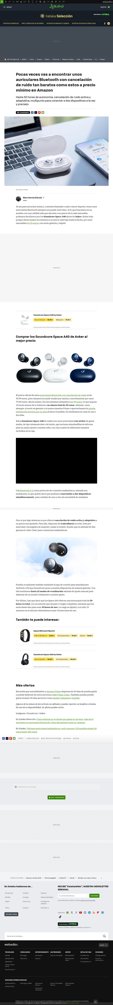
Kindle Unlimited (61, 698)
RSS (94, 912)
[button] (33, 197)
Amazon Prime (53, 691)
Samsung (26, 901)
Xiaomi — (86, 636)
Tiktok (60, 916)
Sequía (39, 59)
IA (96, 59)
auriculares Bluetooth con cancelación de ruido (63, 395)
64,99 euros (32, 223)
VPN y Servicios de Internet (33, 23)
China (32, 59)
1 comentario (24, 112)
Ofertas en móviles (11, 23)
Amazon (68, 738)
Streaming (9, 893)
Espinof (37, 958)
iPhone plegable (50, 878)
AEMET (24, 59)
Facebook (104, 23)
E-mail (42, 112)
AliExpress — (63, 320)
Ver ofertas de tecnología (52, 738)
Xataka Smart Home (9, 965)
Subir (102, 945)
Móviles (8, 897)
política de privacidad (87, 900)
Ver (57, 797)
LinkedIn (102, 912)
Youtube (80, 912)
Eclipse (102, 59)
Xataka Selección (56, 16)
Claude (72, 878)
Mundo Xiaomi (10, 969)
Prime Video (63, 694)
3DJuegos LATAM (26, 983)
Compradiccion (85, 961)
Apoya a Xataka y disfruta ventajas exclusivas (74, 927)
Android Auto (87, 59)
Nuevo (103, 7)
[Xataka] (2, 2)
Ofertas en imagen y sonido (58, 23)
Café (78, 59)
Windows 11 (45, 908)
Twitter (35, 112)
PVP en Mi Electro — (44, 636)
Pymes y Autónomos (99, 959)
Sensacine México (38, 984)
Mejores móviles (68, 59)
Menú (9, 7)
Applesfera (8, 961)
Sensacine (38, 955)
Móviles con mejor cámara (87, 878)
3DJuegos (23, 955)
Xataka (56, 6)
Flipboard (39, 112)
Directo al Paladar (56, 955)
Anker (77, 738)
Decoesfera (84, 958)
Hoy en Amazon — (43, 320)
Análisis (26, 893)
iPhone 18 (56, 59)
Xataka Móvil (9, 958)
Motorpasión (69, 955)
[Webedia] (11, 944)
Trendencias (84, 955)
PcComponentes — (67, 636)
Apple (7, 901)
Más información (73, 1003)
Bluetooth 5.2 (26, 490)
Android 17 (62, 878)
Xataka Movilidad (47, 897)
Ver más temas (11, 914)
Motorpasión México (69, 984)
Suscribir (94, 896)
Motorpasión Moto (69, 959)
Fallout (47, 59)
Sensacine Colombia (38, 989)
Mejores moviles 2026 (33, 878)
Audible (76, 698)
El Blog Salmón (100, 955)
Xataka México (10, 983)
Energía (25, 897)
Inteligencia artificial (45, 902)
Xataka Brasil (9, 986)
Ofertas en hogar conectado (84, 23)
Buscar (104, 936)
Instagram (85, 912)
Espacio (43, 893)
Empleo (25, 908)
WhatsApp (67, 912)
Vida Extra (23, 958)
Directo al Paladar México (56, 984)
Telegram (108, 23)
